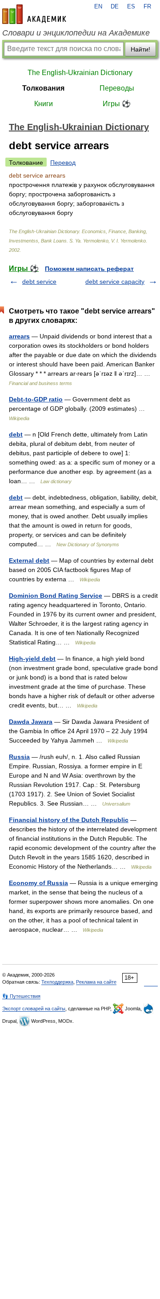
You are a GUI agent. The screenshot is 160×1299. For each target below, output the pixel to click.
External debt (29, 560)
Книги (43, 103)
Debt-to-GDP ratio (36, 399)
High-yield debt (32, 658)
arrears (19, 336)
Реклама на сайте (96, 982)
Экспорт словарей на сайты (33, 1008)
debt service (39, 281)
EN (98, 7)
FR (147, 7)
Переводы (117, 88)
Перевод (63, 162)
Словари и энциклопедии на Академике (76, 32)
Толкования (43, 88)
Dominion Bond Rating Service (55, 595)
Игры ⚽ (117, 103)
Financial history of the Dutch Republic (68, 819)
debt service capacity (114, 281)
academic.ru (34, 14)
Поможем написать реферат (89, 268)
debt (16, 434)
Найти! (140, 49)
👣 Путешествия (21, 996)
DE (115, 7)
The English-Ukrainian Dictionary (80, 72)
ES (131, 7)
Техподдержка (57, 982)
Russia (19, 756)
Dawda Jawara (30, 721)
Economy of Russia (38, 882)
